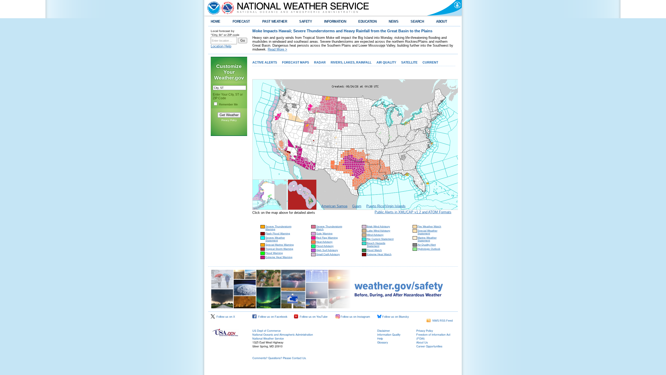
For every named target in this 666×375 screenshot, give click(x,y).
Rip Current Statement (380, 239)
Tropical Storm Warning (279, 248)
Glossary (382, 342)
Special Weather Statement (427, 232)
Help (380, 338)
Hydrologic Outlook (429, 248)
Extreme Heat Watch (379, 254)
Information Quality (388, 334)
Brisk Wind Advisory (378, 226)
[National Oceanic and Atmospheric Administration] (212, 8)
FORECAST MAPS (295, 62)
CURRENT (430, 62)
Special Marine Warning (279, 244)
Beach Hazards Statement (376, 244)
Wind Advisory (375, 234)
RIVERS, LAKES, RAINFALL (351, 62)
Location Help (221, 46)
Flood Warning (274, 253)
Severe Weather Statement (275, 239)
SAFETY (305, 21)
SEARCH (417, 21)
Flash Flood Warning (277, 233)
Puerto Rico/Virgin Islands (386, 206)
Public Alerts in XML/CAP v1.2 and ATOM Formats (413, 212)
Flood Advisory (325, 246)
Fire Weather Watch (429, 226)
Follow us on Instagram (355, 316)
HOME (215, 21)
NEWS (393, 21)
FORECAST (241, 21)
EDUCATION (367, 21)
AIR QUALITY (386, 62)
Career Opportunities (429, 346)
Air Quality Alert (427, 244)
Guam (356, 206)
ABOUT (441, 21)
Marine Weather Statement (427, 239)
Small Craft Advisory (328, 254)
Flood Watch (374, 250)
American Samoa (334, 206)
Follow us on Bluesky (395, 316)
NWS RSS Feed (442, 320)
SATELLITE (409, 62)
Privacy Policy (229, 120)
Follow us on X (225, 316)
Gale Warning (324, 233)
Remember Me (228, 104)
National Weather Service (268, 338)
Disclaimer (383, 331)
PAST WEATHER (274, 21)
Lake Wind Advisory (378, 230)
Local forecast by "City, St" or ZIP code (225, 33)
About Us (422, 342)
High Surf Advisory (327, 250)
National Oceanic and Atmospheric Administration (282, 334)
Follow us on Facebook (272, 316)
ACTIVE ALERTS (264, 62)
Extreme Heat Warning (278, 257)
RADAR (320, 62)
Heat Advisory (324, 241)
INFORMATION (335, 21)
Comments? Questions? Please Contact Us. (279, 358)
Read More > (277, 49)
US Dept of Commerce (266, 331)
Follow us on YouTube (313, 316)
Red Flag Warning (327, 237)
